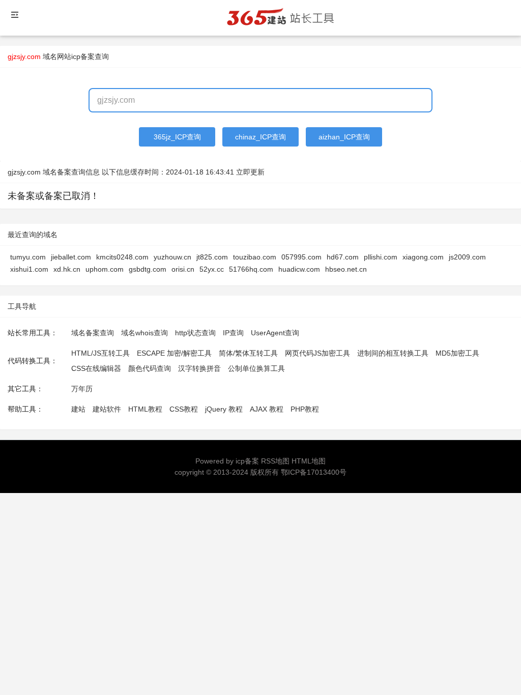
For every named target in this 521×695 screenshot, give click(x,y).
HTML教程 (145, 409)
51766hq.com (251, 269)
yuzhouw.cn (172, 257)
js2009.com (467, 257)
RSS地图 (275, 461)
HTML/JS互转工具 (100, 353)
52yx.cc (211, 269)
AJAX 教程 (266, 409)
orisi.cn (182, 269)
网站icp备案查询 (83, 56)
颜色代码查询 (149, 368)
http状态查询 (195, 333)
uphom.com (104, 269)
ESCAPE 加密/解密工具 (174, 353)
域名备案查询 (92, 333)
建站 (78, 409)
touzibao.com (254, 257)
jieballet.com (71, 257)
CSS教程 (183, 409)
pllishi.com (380, 257)
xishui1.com (29, 269)
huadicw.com (299, 269)
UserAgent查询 (275, 333)
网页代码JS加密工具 (317, 353)
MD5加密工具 (457, 353)
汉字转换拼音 (199, 368)
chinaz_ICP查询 (260, 137)
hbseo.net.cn (346, 269)
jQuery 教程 (224, 409)
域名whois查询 (144, 333)
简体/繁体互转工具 (248, 353)
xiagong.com (423, 257)
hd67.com (343, 257)
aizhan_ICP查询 (344, 137)
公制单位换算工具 (256, 368)
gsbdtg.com (147, 269)
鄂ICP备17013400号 (313, 472)
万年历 (82, 389)
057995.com (301, 257)
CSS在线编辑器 (96, 368)
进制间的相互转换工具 (392, 353)
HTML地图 (309, 461)
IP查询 (233, 333)
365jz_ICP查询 (177, 137)
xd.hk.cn (66, 269)
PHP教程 (305, 409)
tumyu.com (28, 257)
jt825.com (212, 257)
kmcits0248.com (122, 257)
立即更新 (250, 172)
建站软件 (107, 409)
